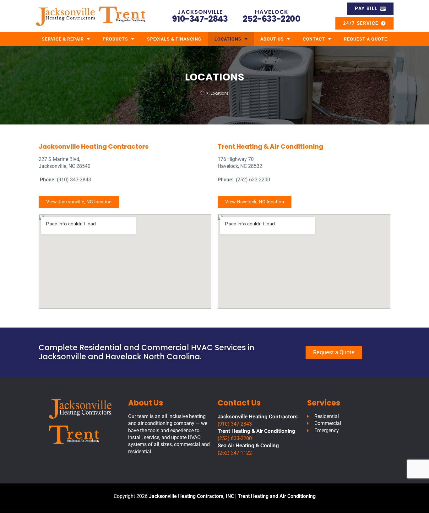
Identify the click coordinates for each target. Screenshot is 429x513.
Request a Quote (365, 38)
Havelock (271, 12)
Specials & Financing (174, 38)
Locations (228, 38)
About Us (272, 38)
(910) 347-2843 (235, 424)
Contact (314, 38)
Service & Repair (63, 38)
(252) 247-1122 (235, 453)
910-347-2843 (200, 19)
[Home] (202, 93)
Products (115, 38)
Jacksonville (200, 12)
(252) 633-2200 (235, 438)
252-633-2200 (271, 19)
